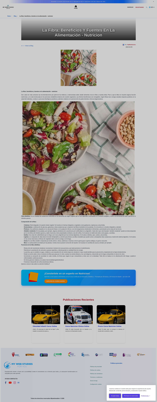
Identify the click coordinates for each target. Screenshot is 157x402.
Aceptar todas (115, 396)
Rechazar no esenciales (131, 396)
